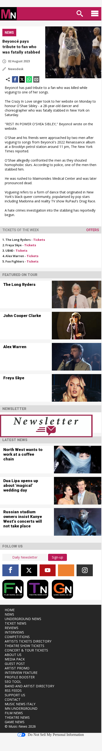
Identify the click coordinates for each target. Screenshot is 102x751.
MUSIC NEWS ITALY (20, 704)
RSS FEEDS (13, 690)
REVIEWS (11, 628)
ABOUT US (13, 654)
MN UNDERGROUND (21, 708)
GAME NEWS (14, 722)
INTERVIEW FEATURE (21, 672)
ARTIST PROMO (17, 668)
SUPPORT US (15, 695)
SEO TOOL (13, 681)
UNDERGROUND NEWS (23, 619)
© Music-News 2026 (20, 726)
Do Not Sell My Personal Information (56, 735)
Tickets (39, 240)
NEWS (9, 614)
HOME (10, 610)
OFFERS (92, 230)
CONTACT (12, 699)
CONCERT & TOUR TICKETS (26, 650)
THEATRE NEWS (17, 717)
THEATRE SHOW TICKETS (24, 645)
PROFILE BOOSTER (20, 677)
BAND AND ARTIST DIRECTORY (29, 686)
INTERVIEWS (14, 632)
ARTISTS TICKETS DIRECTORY (28, 641)
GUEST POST (15, 663)
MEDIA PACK (15, 659)
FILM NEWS (14, 713)
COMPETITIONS (17, 636)
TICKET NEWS (15, 623)
